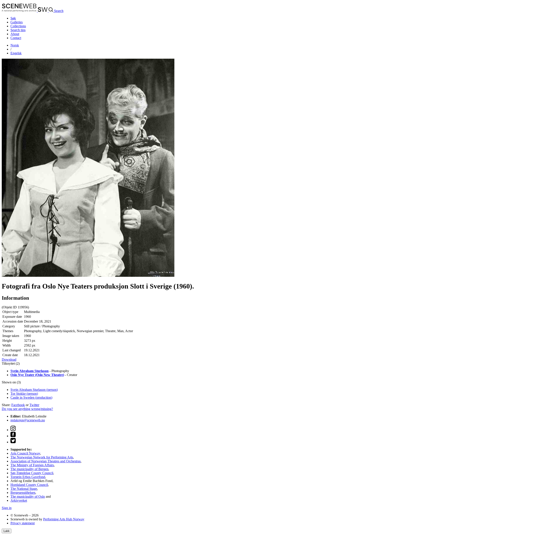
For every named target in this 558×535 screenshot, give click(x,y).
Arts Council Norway (25, 453)
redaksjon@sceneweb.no (27, 420)
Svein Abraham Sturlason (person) (34, 389)
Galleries (16, 22)
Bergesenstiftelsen (22, 492)
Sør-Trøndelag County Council (31, 473)
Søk (13, 18)
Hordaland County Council (29, 485)
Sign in (7, 508)
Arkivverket (18, 500)
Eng (16, 53)
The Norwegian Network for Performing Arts (41, 457)
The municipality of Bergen (29, 469)
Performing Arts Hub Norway (63, 519)
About (14, 34)
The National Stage (23, 489)
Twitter (34, 405)
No (14, 45)
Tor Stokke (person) (24, 393)
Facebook (18, 405)
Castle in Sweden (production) (31, 397)
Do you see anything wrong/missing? (27, 409)
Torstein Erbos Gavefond (27, 477)
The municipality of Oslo (27, 496)
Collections (18, 26)
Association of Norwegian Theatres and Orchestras (45, 461)
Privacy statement (22, 523)
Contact (15, 38)
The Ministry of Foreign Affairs (32, 465)
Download (9, 359)
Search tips (18, 30)
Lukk (6, 531)
